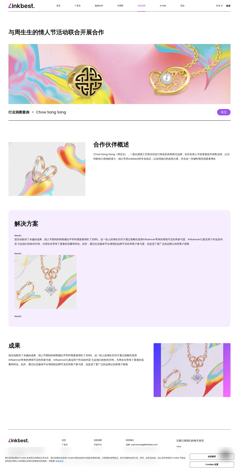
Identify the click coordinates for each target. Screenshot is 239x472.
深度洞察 (142, 5)
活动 (182, 5)
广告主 (78, 5)
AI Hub (163, 5)
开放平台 (98, 444)
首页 (58, 5)
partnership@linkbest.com (144, 444)
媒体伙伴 (99, 5)
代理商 (120, 5)
